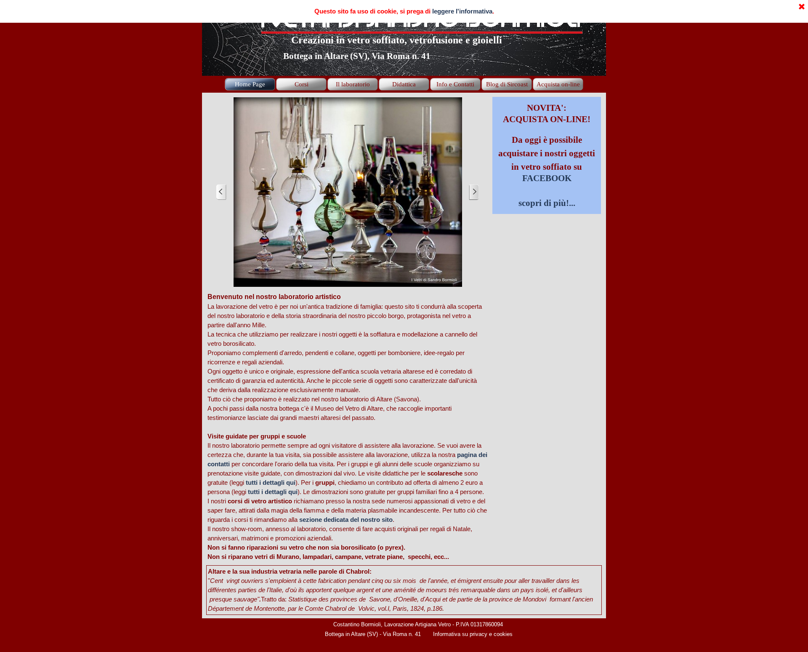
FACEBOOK (546, 178)
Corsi (301, 84)
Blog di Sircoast (507, 84)
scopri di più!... (546, 203)
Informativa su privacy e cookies (473, 634)
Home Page (250, 84)
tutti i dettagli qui (270, 482)
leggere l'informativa (462, 11)
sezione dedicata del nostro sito (346, 519)
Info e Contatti (455, 84)
